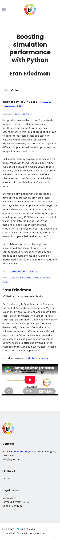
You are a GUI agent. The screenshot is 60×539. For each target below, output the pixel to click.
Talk (17, 114)
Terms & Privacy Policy (15, 501)
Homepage (42, 358)
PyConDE (26, 114)
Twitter (6, 478)
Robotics (33, 271)
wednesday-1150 (12, 106)
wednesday (45, 102)
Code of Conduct (12, 505)
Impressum (9, 497)
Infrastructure (18, 271)
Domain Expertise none (21, 278)
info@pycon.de (11, 459)
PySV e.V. (39, 533)
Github (30, 358)
